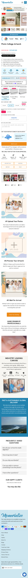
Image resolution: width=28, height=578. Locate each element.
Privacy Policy (4, 552)
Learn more (19, 83)
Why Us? (8, 166)
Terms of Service (5, 554)
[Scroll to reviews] (14, 47)
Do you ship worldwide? (11, 460)
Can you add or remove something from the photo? (12, 466)
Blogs (2, 542)
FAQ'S (20, 166)
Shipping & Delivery (6, 549)
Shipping (3, 53)
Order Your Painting (14, 314)
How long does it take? (10, 455)
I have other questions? (10, 473)
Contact (3, 544)
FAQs (2, 535)
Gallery (3, 537)
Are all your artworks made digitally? (12, 449)
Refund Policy (4, 557)
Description (8, 163)
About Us (3, 540)
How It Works (4, 532)
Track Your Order (5, 547)
